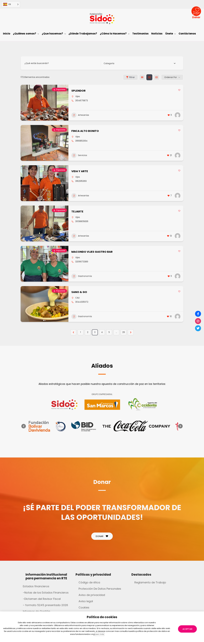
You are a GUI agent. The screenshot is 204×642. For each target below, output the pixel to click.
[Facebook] (198, 314)
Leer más (99, 634)
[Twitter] (198, 328)
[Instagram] (198, 321)
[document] (102, 321)
